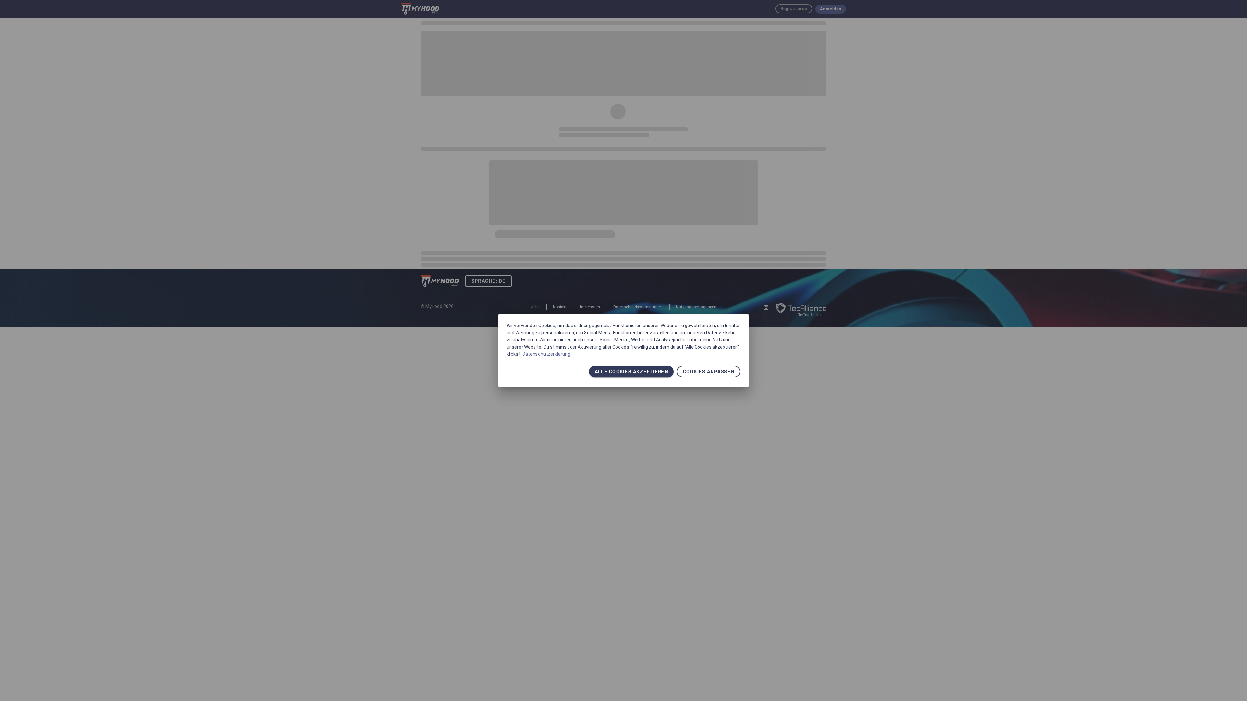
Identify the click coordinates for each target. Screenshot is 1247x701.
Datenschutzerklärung (546, 354)
